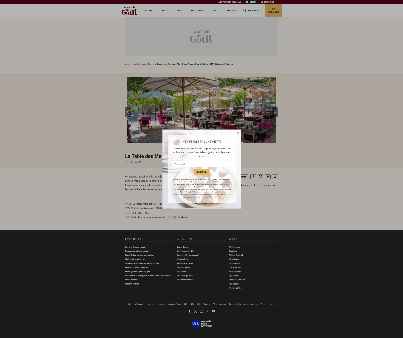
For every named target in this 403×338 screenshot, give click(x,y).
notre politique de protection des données (201, 187)
